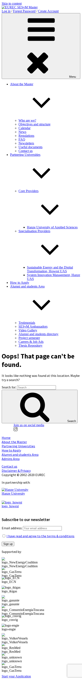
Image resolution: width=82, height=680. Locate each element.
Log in (6, 11)
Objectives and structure (34, 124)
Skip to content (12, 3)
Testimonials (27, 322)
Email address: (12, 528)
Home (6, 438)
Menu (72, 76)
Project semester (29, 338)
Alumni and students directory (38, 334)
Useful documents (30, 147)
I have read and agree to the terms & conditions (40, 536)
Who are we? (27, 120)
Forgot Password (24, 11)
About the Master (14, 442)
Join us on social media (28, 425)
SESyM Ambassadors (33, 326)
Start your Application (16, 676)
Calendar (24, 128)
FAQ (22, 139)
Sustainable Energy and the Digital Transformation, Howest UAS (50, 269)
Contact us (26, 151)
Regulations (26, 135)
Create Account (48, 11)
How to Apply (19, 282)
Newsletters (26, 143)
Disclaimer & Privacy (16, 470)
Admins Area (11, 459)
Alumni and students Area (20, 454)
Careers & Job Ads (31, 341)
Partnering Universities (18, 446)
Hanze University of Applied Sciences (52, 227)
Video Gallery (28, 330)
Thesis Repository (30, 345)
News (22, 132)
